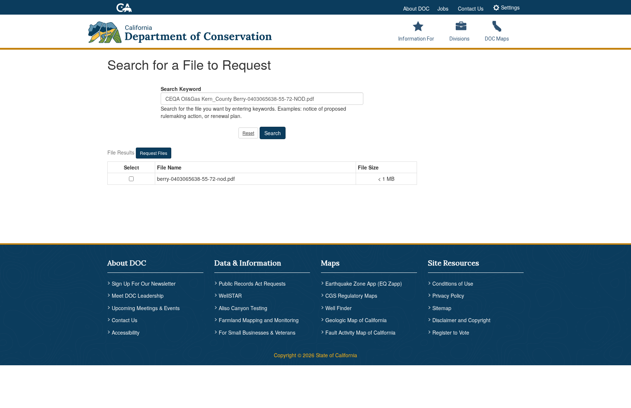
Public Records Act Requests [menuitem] (252, 283)
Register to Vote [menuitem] (450, 332)
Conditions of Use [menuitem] (452, 283)
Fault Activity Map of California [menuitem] (360, 332)
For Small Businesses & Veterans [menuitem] (257, 332)
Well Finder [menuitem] (338, 308)
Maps (330, 262)
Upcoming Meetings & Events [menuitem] (146, 308)
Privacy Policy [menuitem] (448, 295)
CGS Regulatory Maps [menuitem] (351, 295)
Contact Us (470, 8)
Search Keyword (181, 88)
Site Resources (453, 262)
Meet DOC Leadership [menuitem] (138, 295)
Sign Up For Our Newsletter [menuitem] (144, 283)
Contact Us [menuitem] (124, 320)
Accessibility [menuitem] (125, 332)
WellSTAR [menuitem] (230, 295)
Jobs (442, 8)
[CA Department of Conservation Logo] (184, 29)
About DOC (416, 8)
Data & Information (247, 262)
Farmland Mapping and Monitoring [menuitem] (259, 320)
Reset (248, 133)
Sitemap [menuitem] (441, 308)
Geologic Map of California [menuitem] (356, 320)
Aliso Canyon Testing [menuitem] (243, 308)
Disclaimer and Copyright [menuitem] (461, 320)
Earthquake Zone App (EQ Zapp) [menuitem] (363, 283)
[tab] (506, 8)
